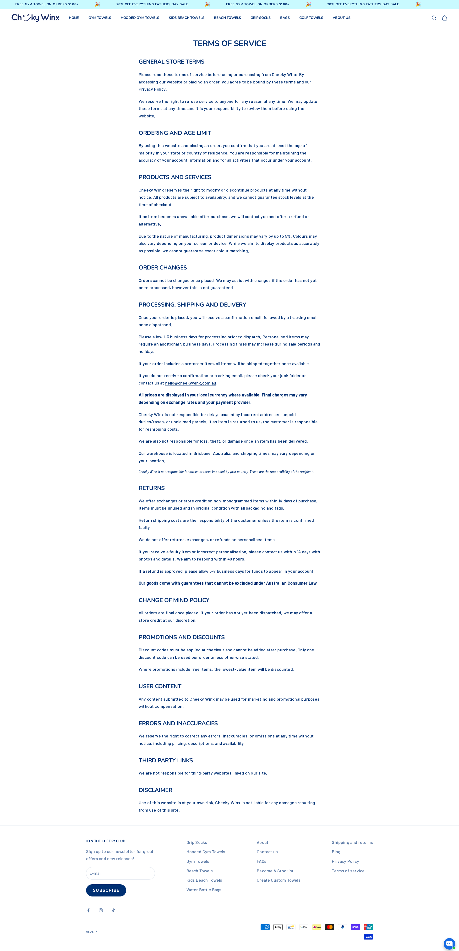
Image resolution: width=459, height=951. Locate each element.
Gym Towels (197, 861)
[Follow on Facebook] (88, 910)
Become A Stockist (275, 870)
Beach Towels (199, 870)
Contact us (267, 851)
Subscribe (106, 890)
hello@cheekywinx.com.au (190, 382)
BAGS (285, 18)
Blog (336, 851)
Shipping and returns (352, 842)
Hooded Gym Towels (205, 851)
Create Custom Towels (279, 880)
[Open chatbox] (449, 942)
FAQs (261, 861)
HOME (74, 18)
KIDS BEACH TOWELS (186, 18)
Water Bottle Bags (204, 889)
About (262, 842)
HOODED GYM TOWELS (140, 18)
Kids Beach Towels (204, 880)
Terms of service (348, 870)
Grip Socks (196, 842)
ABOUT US (341, 18)
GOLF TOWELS (311, 18)
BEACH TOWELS (227, 18)
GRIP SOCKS (261, 18)
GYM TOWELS (99, 18)
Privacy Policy (345, 861)
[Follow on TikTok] (113, 910)
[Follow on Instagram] (100, 910)
